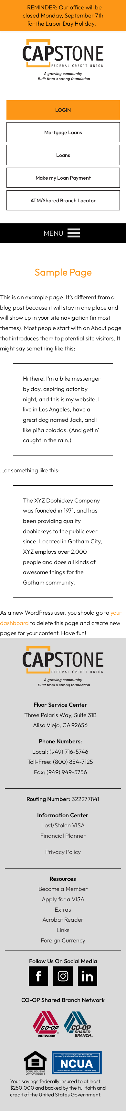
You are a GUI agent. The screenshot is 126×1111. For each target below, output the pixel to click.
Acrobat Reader (62, 919)
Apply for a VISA (63, 899)
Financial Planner (63, 835)
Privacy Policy (63, 852)
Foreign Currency (63, 940)
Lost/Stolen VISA (63, 825)
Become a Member (63, 888)
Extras (63, 909)
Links (63, 930)
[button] (53, 233)
